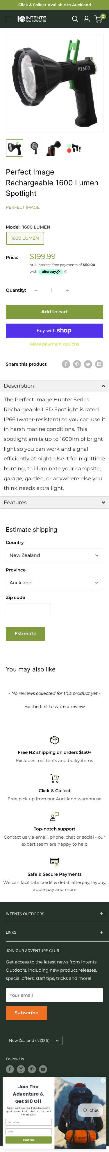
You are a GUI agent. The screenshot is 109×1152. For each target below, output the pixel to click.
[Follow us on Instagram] (21, 1069)
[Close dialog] (103, 1080)
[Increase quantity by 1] (67, 290)
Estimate (25, 633)
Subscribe (26, 1012)
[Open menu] (9, 19)
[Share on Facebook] (66, 364)
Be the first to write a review (54, 706)
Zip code (15, 597)
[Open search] (75, 19)
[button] (54, 386)
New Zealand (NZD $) (29, 1040)
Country (15, 542)
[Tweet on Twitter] (88, 364)
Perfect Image (23, 207)
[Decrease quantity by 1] (36, 290)
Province (16, 570)
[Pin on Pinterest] (77, 364)
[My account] (87, 19)
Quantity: (16, 290)
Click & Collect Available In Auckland (54, 4)
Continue (28, 1139)
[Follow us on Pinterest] (32, 1069)
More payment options (54, 344)
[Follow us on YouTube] (43, 1069)
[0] (98, 19)
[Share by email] (99, 364)
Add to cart (54, 312)
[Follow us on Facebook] (10, 1069)
